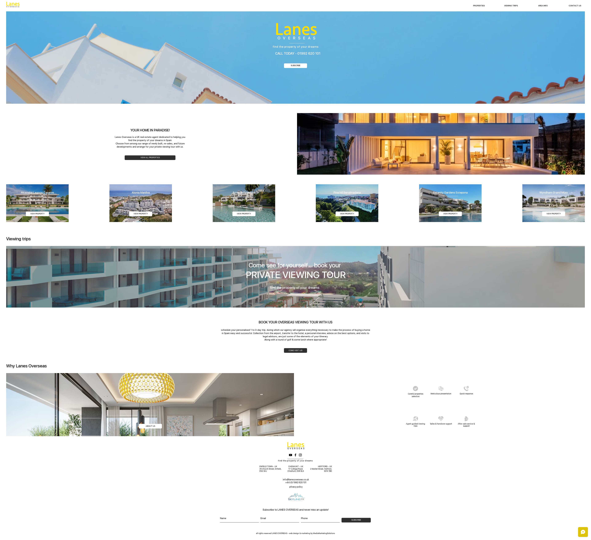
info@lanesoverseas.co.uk (296, 479)
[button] (543, 5)
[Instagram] (300, 455)
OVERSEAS (13, 7)
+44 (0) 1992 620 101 (295, 482)
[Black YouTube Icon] (290, 455)
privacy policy (296, 487)
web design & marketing (299, 533)
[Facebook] (295, 455)
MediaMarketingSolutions (324, 533)
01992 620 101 (308, 53)
